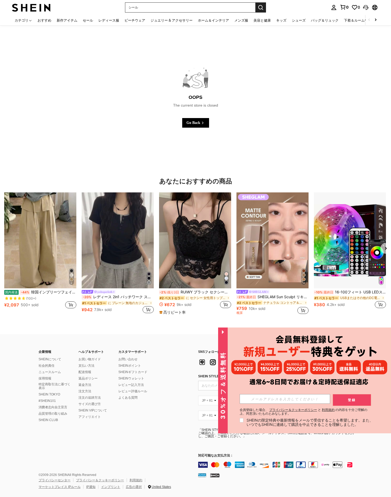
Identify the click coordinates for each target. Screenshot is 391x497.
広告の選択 (134, 487)
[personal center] (334, 7)
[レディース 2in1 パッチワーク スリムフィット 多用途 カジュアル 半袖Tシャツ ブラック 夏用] (118, 240)
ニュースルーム (50, 372)
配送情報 (84, 372)
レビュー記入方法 (131, 385)
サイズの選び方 (89, 404)
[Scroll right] (375, 20)
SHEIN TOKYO (49, 394)
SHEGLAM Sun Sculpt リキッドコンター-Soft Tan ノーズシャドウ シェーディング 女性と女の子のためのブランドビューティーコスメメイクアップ (273, 297)
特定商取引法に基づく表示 (54, 386)
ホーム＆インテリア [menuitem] (213, 20)
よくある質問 (128, 397)
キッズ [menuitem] (281, 20)
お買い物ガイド (89, 359)
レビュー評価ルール (132, 391)
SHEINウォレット (131, 378)
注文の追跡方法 (89, 397)
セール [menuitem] (88, 20)
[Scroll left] (369, 20)
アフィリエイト (89, 417)
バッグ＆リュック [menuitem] (325, 20)
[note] (173, 312)
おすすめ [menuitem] (44, 20)
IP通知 (90, 487)
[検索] (260, 7)
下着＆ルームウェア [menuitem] (359, 20)
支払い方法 (86, 365)
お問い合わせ (128, 359)
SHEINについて (50, 359)
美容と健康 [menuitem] (262, 20)
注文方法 (84, 391)
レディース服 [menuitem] (108, 20)
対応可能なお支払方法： (215, 455)
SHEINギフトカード (132, 372)
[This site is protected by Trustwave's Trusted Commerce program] (202, 475)
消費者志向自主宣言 (53, 407)
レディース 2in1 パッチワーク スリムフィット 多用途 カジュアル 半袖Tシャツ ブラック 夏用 (118, 297)
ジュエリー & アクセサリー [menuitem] (172, 20)
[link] (344, 7)
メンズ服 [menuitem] (241, 20)
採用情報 (45, 378)
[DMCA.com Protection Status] (214, 475)
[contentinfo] (278, 465)
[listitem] (40, 253)
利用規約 (136, 480)
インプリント (110, 487)
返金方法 (84, 385)
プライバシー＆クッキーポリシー (100, 480)
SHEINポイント (129, 365)
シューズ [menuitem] (299, 20)
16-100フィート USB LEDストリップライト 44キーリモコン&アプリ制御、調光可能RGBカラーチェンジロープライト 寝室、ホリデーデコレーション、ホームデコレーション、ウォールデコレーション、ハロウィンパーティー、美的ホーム (350, 292)
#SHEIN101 (47, 401)
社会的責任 (47, 365)
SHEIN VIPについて (92, 410)
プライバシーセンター (54, 480)
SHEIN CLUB (48, 420)
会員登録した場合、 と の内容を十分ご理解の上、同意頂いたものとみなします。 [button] (303, 411)
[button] (366, 7)
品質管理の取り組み (53, 413)
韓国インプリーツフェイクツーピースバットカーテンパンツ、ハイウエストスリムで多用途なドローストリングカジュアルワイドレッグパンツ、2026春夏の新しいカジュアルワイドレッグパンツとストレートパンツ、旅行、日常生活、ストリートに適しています (40, 292)
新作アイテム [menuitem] (67, 20)
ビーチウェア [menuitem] (134, 20)
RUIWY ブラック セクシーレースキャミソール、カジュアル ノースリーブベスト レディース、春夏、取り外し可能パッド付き (195, 292)
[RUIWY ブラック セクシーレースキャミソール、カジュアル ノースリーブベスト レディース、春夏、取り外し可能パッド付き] (195, 240)
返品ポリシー (88, 378)
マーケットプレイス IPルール (60, 487)
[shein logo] (31, 7)
